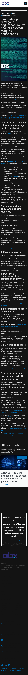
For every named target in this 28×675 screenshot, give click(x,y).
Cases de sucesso (7, 583)
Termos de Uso (6, 661)
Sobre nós (4, 581)
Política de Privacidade (8, 658)
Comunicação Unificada (5, 604)
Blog (2, 591)
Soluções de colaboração (18, 604)
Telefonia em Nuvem (18, 608)
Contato (3, 594)
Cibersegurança (22, 457)
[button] (25, 3)
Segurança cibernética (4, 608)
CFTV (3, 614)
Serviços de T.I (6, 586)
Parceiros (4, 589)
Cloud (16, 612)
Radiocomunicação (7, 612)
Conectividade (18, 614)
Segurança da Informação (9, 15)
